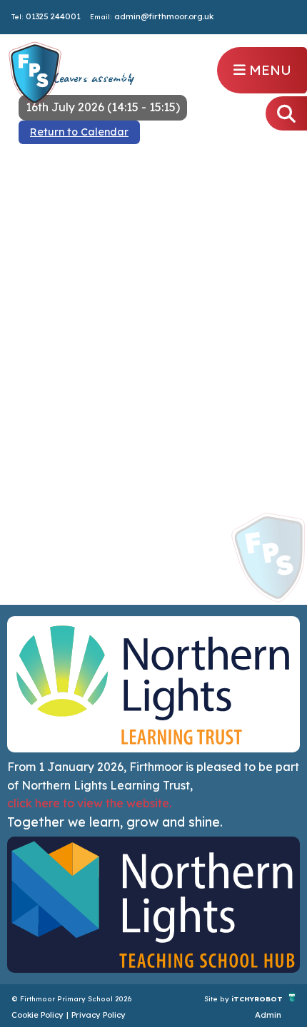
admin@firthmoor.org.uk (163, 16)
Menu (268, 69)
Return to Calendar (79, 132)
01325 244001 (53, 16)
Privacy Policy (98, 1015)
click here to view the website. (89, 803)
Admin (268, 1015)
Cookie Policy (37, 1015)
